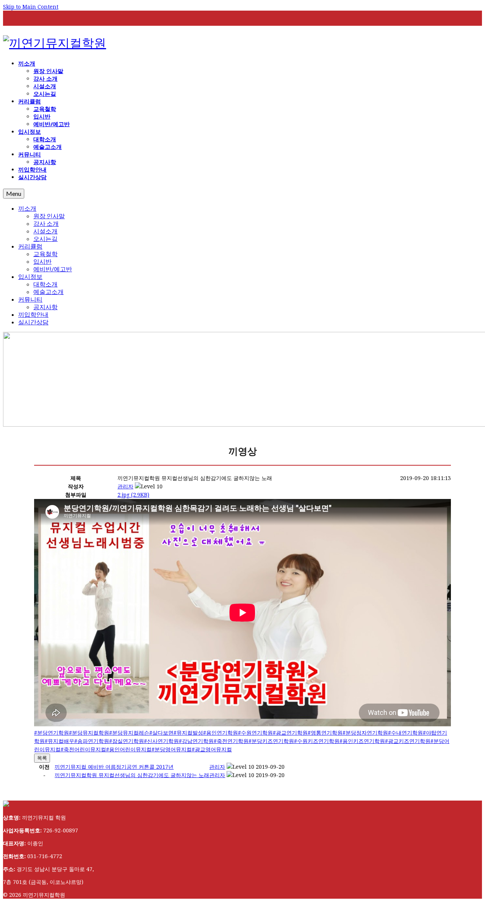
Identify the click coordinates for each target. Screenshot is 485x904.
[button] (125, 486)
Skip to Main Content (30, 6)
